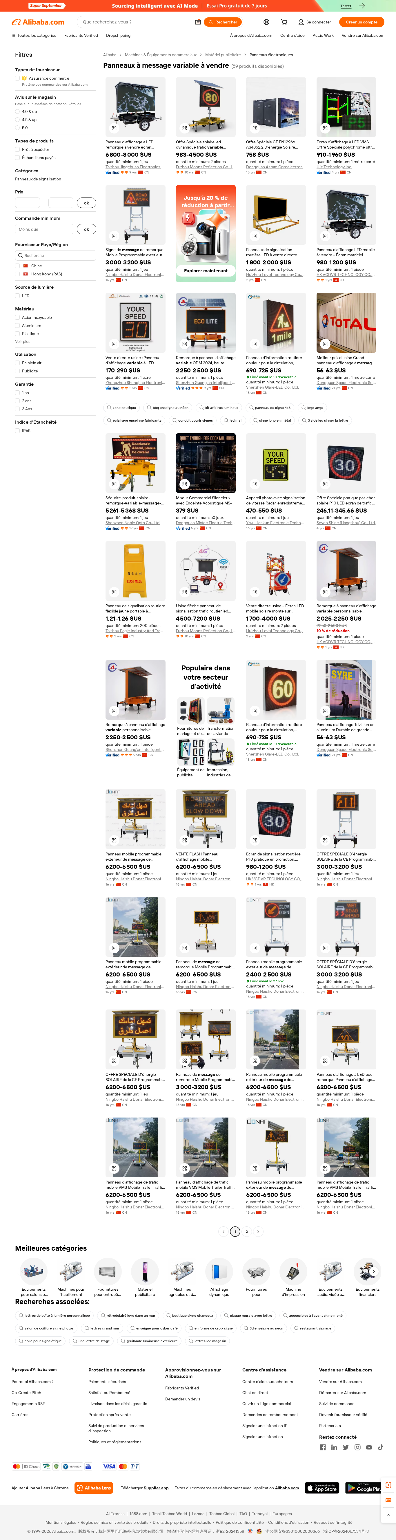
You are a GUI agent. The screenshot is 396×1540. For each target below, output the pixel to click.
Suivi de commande (337, 1403)
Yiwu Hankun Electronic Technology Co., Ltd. (276, 522)
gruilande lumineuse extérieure (152, 1341)
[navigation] (55, 644)
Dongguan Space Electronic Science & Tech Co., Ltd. (347, 382)
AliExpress (115, 1513)
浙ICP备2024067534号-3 (346, 1531)
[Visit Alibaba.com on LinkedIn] (334, 1447)
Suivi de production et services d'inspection (116, 1428)
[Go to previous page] (223, 1231)
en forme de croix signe (214, 1328)
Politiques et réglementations (114, 1442)
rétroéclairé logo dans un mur (131, 1316)
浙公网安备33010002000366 (293, 1531)
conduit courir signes (195, 420)
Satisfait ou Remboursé (109, 1392)
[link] (388, 1485)
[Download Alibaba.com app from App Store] (322, 1488)
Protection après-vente (109, 1414)
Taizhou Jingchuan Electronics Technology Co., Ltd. (136, 166)
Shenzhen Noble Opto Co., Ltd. (133, 522)
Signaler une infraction (262, 1436)
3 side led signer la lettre (328, 420)
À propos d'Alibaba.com (34, 1369)
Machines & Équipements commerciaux (161, 54)
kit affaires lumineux (221, 408)
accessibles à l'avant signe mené (316, 1316)
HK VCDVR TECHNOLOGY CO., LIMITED (347, 274)
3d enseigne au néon (266, 1328)
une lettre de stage (94, 1341)
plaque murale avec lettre (251, 1316)
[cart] (285, 23)
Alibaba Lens (38, 1488)
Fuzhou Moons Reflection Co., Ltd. (206, 166)
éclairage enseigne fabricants (137, 420)
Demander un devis (182, 1399)
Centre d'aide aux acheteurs (267, 1381)
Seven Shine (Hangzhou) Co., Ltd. (346, 522)
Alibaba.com (287, 1488)
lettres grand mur (104, 1328)
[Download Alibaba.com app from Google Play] (364, 1488)
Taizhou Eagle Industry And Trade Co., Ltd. (136, 630)
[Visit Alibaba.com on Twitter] (345, 1447)
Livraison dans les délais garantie (117, 1403)
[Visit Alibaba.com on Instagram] (357, 1447)
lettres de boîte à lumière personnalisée (57, 1316)
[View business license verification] (250, 1531)
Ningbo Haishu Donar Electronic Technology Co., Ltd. (136, 274)
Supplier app (156, 1488)
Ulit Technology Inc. (334, 166)
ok (86, 202)
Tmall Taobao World (169, 1513)
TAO (243, 1513)
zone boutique (124, 408)
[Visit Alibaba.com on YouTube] (369, 1447)
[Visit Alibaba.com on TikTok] (380, 1447)
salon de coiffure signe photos (49, 1328)
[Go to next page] (258, 1231)
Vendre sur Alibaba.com (340, 1381)
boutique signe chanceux (192, 1316)
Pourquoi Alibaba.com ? (33, 1381)
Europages (282, 1513)
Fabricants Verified (182, 1388)
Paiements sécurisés (107, 1381)
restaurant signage (315, 1328)
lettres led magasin (210, 1341)
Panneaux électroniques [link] (271, 54)
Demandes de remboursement (270, 1414)
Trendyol (260, 1513)
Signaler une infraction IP (265, 1425)
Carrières (20, 1414)
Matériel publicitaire (223, 54)
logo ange (315, 408)
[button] (198, 22)
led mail (236, 420)
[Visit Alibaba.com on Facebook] (322, 1447)
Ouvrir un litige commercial (266, 1403)
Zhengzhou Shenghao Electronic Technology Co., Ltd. (136, 382)
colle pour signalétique (43, 1341)
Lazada (198, 1513)
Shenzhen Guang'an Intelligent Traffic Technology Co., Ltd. (206, 382)
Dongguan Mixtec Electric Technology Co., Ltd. (206, 522)
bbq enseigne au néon (170, 408)
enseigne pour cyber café (157, 1328)
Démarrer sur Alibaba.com (342, 1392)
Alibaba (109, 54)
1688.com (138, 1513)
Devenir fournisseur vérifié (343, 1414)
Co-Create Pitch (26, 1392)
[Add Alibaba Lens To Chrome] (94, 1488)
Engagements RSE (28, 1403)
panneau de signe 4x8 (272, 408)
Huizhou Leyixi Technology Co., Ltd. (276, 274)
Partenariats (330, 1425)
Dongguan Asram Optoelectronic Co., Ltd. (276, 166)
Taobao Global (222, 1513)
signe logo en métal (275, 420)
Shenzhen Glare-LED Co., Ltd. (272, 387)
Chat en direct (255, 1392)
